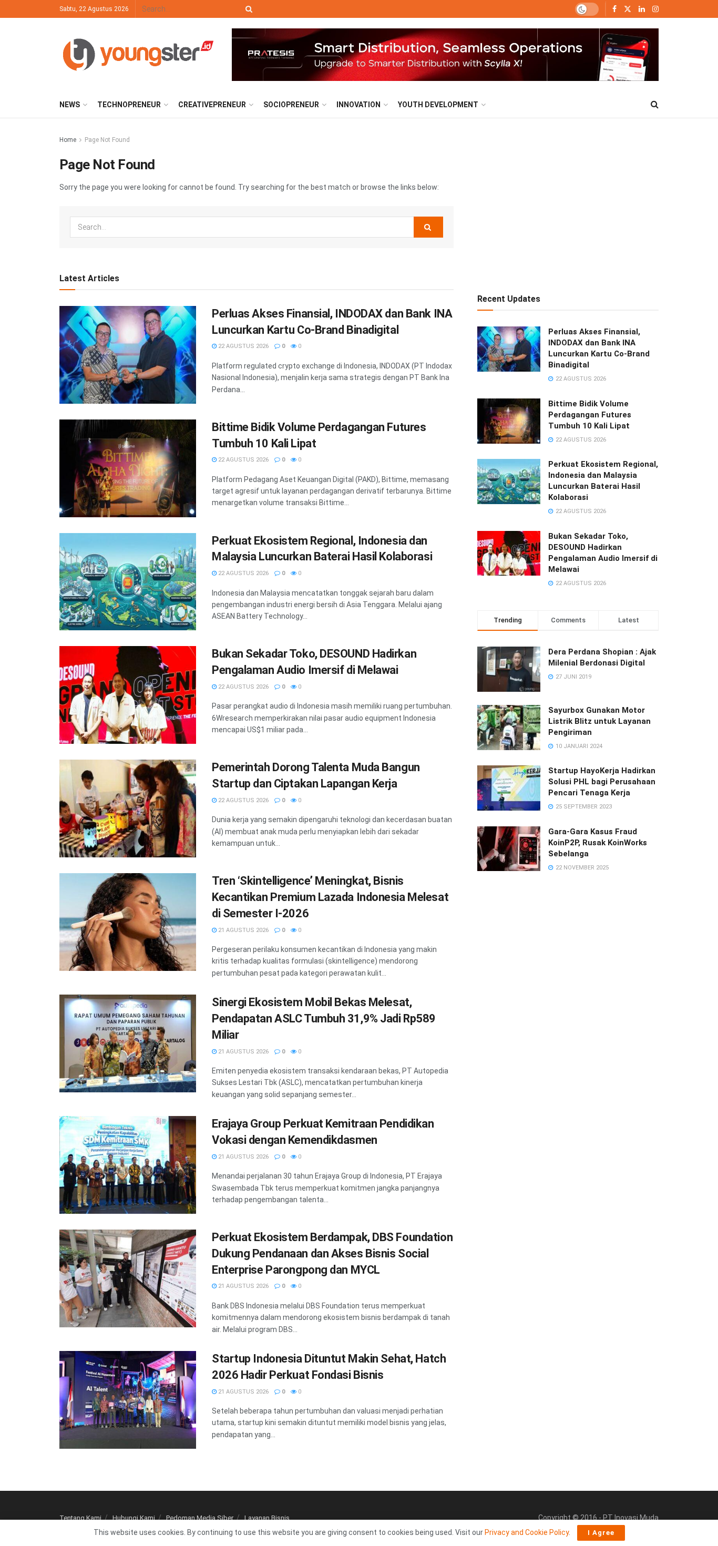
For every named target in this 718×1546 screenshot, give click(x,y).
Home (67, 140)
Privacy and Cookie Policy (527, 1532)
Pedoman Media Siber (199, 1518)
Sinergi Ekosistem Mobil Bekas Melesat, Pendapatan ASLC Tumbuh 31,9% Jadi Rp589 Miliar (324, 1018)
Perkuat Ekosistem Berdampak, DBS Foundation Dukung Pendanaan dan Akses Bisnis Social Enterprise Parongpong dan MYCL (332, 1253)
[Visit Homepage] (138, 54)
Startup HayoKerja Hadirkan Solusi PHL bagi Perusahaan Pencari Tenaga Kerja (601, 781)
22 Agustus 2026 (243, 346)
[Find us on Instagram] (655, 9)
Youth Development (438, 104)
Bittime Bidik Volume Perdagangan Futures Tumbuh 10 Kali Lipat (589, 415)
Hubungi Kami (133, 1518)
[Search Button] (247, 9)
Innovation (358, 104)
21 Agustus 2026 (243, 930)
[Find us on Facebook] (614, 9)
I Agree (601, 1533)
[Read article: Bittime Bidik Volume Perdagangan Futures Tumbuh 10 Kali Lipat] (127, 468)
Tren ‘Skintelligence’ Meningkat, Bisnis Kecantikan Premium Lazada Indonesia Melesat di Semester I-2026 (330, 897)
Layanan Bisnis (267, 1518)
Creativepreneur (212, 104)
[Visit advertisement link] (445, 54)
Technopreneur (129, 104)
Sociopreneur (291, 104)
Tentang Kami (80, 1518)
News (69, 104)
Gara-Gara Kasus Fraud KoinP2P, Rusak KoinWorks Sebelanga (597, 842)
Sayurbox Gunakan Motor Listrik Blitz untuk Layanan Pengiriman (599, 721)
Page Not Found (107, 140)
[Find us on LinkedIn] (642, 9)
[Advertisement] (568, 199)
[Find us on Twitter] (627, 9)
